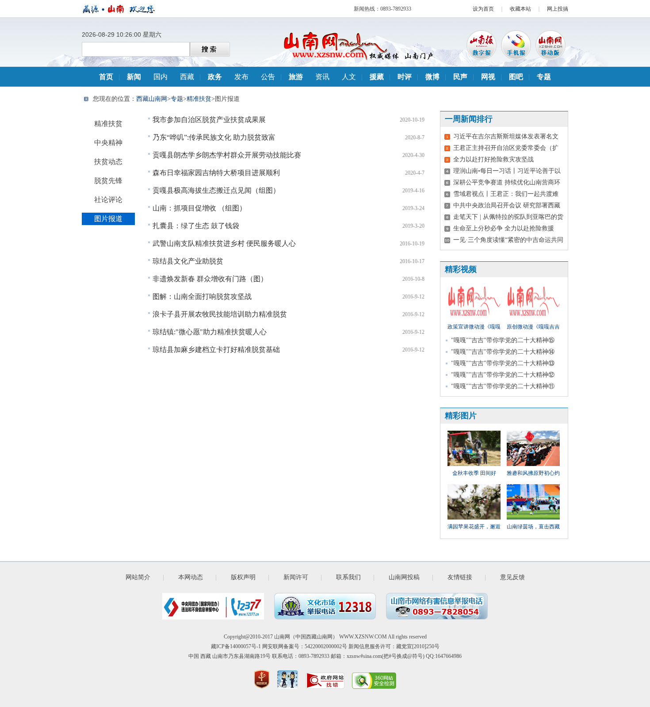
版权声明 (243, 577)
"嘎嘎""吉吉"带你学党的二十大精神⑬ (502, 363)
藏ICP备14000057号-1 (236, 646)
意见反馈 (512, 577)
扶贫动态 (108, 161)
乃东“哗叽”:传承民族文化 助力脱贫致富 (214, 137)
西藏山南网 (151, 99)
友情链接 (459, 577)
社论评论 (108, 199)
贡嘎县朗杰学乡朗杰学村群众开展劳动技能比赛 (227, 155)
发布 (241, 76)
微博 (432, 76)
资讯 (322, 76)
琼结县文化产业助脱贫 (188, 261)
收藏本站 (520, 9)
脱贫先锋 (108, 180)
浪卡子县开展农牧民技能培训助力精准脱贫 (220, 314)
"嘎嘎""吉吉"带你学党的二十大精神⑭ (502, 351)
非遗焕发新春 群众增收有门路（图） (210, 279)
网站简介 (138, 577)
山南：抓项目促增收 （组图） (199, 208)
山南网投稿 (404, 577)
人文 (349, 76)
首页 (106, 76)
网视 (488, 76)
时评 (405, 76)
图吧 (516, 76)
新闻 (134, 76)
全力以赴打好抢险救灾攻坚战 (493, 159)
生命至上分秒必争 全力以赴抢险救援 (503, 228)
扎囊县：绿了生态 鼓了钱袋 (196, 225)
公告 (268, 76)
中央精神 (108, 142)
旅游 (296, 76)
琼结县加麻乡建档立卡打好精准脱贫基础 (216, 349)
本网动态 (190, 577)
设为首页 (483, 9)
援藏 (377, 76)
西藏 (187, 76)
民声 (460, 76)
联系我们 (348, 577)
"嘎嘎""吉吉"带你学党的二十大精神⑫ (502, 374)
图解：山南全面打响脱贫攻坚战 (202, 296)
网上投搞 (557, 9)
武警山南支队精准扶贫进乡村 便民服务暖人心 (224, 243)
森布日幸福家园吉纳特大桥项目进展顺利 (216, 172)
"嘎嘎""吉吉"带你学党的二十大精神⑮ (502, 340)
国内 (160, 76)
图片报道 (108, 218)
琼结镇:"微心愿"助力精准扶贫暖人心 (210, 332)
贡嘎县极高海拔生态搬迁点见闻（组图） (216, 190)
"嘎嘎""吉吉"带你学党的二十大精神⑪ (502, 386)
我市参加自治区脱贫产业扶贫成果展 (209, 119)
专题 (544, 76)
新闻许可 (295, 577)
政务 (215, 76)
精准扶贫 (199, 99)
